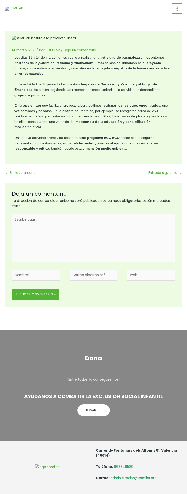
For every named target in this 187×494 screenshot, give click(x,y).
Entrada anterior (21, 172)
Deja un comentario (80, 50)
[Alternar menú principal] (177, 8)
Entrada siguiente (165, 172)
